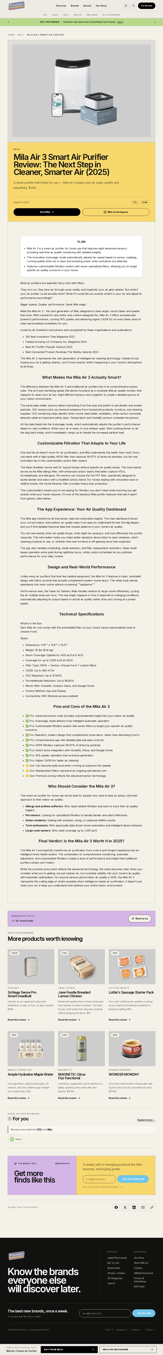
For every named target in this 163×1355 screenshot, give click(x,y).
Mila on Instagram (118, 212)
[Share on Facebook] (116, 1207)
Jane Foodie (66, 988)
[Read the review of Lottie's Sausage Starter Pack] (132, 966)
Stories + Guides (116, 1273)
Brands (75, 5)
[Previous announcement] (8, 22)
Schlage (13, 988)
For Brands (146, 5)
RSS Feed (139, 1286)
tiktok (108, 1330)
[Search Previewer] (133, 6)
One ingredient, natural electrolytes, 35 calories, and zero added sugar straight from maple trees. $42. (28, 1087)
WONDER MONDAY (120, 1070)
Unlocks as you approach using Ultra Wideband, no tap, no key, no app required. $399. (31, 1005)
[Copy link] (151, 1207)
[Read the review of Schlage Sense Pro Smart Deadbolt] (31, 966)
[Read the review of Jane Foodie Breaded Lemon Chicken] (81, 966)
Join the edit (144, 1313)
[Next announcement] (155, 22)
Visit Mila (45, 212)
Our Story (101, 5)
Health (78, 15)
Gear (55, 15)
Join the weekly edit (133, 1179)
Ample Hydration (20, 1070)
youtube (149, 1330)
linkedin (135, 1330)
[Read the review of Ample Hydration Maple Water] (31, 1048)
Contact (138, 1268)
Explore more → (146, 1120)
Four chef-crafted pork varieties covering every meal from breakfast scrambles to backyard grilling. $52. (130, 1005)
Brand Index (114, 1268)
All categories (111, 15)
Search (111, 1283)
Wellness (92, 15)
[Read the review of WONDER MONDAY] (132, 1048)
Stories (87, 5)
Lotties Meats (119, 988)
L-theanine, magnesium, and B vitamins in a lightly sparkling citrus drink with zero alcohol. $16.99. (80, 1087)
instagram (121, 1330)
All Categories (115, 1278)
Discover (61, 5)
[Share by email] (142, 1207)
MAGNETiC (65, 1070)
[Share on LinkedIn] (134, 1207)
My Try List (113, 1262)
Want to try (141, 918)
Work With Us (141, 1262)
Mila (21, 35)
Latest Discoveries (117, 1257)
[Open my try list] (126, 6)
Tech (66, 15)
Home (11, 35)
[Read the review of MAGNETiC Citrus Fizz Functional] (81, 1048)
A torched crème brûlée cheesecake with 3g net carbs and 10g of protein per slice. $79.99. (130, 1087)
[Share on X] (125, 1207)
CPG (45, 15)
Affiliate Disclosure (143, 1273)
